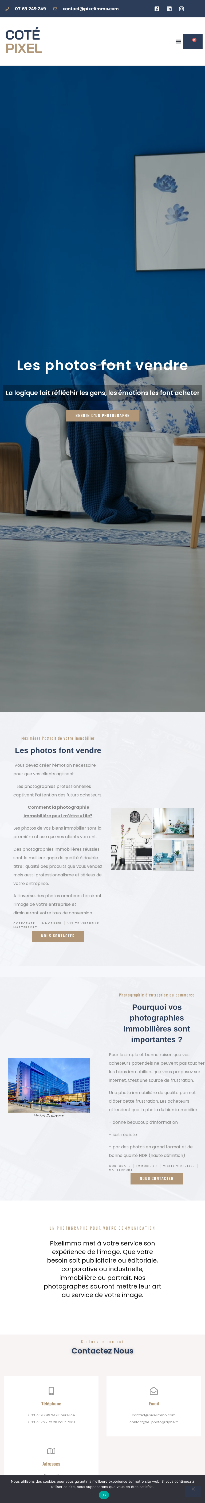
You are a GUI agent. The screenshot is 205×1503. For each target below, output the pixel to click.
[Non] (193, 1491)
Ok (103, 1495)
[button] (178, 41)
